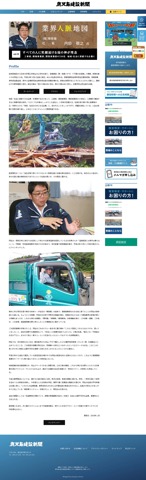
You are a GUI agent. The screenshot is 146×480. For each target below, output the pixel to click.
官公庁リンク (130, 448)
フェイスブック (80, 91)
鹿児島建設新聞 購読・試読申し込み (121, 72)
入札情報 (41, 11)
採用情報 (83, 11)
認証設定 (121, 242)
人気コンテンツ (57, 11)
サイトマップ (116, 448)
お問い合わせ (65, 448)
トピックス (96, 11)
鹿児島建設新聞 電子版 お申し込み (121, 80)
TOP (22, 11)
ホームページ (29, 91)
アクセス (54, 91)
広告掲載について (81, 448)
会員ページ (117, 11)
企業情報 (71, 11)
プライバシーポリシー (99, 448)
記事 (31, 11)
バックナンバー (54, 422)
